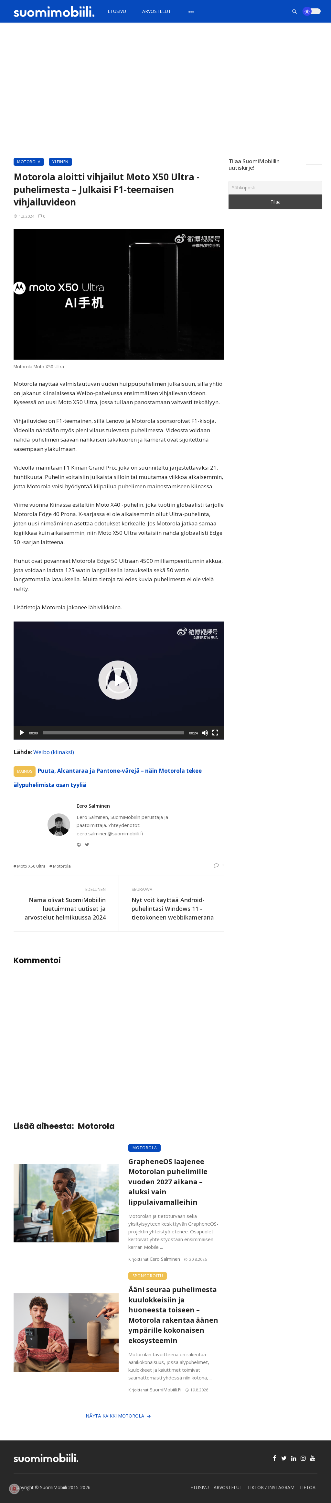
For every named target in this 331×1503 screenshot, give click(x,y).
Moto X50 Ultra (31, 866)
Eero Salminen (93, 805)
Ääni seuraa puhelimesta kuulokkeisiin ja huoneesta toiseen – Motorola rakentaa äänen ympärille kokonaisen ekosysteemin (173, 1315)
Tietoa (307, 1487)
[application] (119, 681)
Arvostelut (156, 11)
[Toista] (22, 733)
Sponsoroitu (148, 1276)
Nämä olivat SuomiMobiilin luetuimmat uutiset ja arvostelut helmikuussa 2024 (65, 908)
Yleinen (60, 161)
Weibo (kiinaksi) (53, 752)
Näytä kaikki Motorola (115, 1416)
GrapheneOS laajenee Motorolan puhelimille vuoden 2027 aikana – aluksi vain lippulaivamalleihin (168, 1182)
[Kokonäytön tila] (215, 733)
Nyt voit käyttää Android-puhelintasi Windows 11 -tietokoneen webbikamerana (173, 908)
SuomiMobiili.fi (165, 1390)
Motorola (28, 161)
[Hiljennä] (205, 733)
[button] (119, 680)
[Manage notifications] (14, 1489)
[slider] (113, 732)
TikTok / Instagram (270, 1487)
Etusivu (117, 11)
